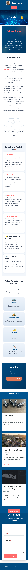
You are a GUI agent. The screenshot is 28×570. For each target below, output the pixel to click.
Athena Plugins (12, 216)
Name (6, 527)
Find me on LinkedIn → (14, 379)
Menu (14, 7)
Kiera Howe (17, 3)
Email (6, 533)
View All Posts (14, 511)
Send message (10, 556)
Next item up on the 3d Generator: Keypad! (12, 488)
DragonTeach (11, 175)
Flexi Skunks (8, 416)
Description (7, 540)
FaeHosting (11, 195)
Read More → (7, 428)
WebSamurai (11, 154)
